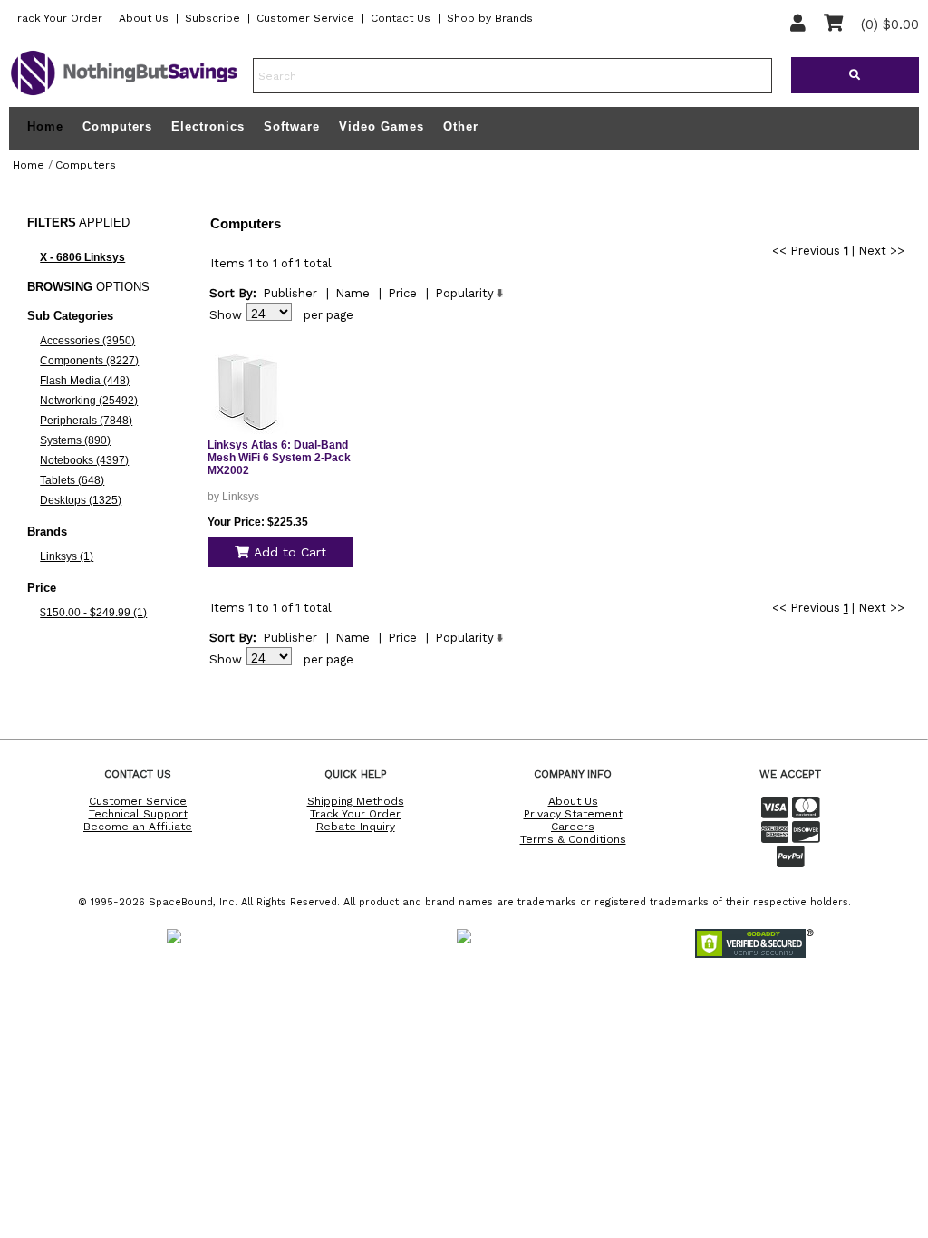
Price (402, 293)
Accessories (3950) (87, 340)
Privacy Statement (573, 814)
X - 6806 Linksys (82, 257)
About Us (144, 18)
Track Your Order (57, 18)
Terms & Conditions (573, 839)
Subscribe (212, 18)
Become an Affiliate (137, 826)
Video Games (381, 126)
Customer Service (305, 18)
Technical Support (138, 814)
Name (352, 293)
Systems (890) (75, 440)
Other (460, 126)
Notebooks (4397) (84, 460)
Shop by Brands (490, 18)
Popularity (464, 293)
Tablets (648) (72, 480)
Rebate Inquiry (355, 826)
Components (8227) (89, 360)
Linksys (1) (66, 556)
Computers (117, 126)
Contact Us (400, 18)
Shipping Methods (355, 801)
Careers (572, 826)
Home (45, 127)
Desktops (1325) (80, 500)
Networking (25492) (89, 400)
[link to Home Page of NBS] (124, 94)
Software (292, 126)
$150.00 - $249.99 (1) (93, 612)
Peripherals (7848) (86, 420)
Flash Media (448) (85, 380)
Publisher (290, 293)
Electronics (208, 126)
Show (225, 315)
